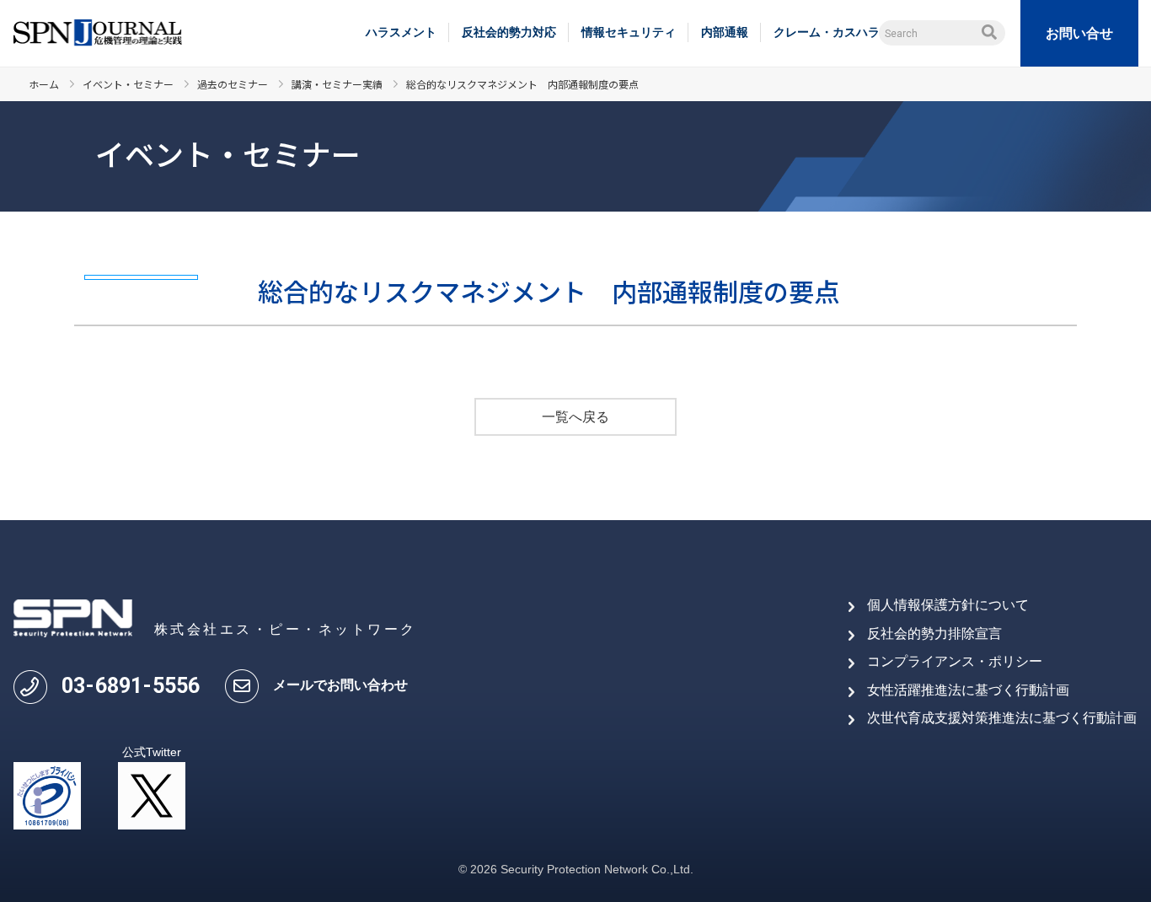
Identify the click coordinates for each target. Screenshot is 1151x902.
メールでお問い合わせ (340, 685)
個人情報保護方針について (948, 605)
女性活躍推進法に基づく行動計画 (968, 690)
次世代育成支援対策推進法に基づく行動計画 (1002, 718)
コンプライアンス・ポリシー (954, 661)
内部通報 (724, 32)
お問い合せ (1079, 33)
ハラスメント (401, 32)
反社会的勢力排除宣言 (934, 633)
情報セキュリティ (628, 32)
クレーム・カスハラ (827, 32)
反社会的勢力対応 (509, 32)
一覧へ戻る (575, 417)
